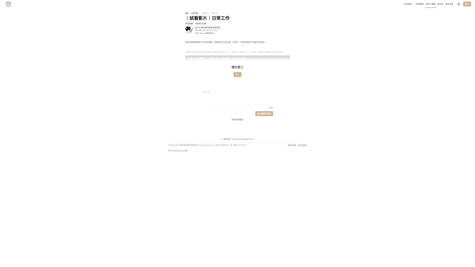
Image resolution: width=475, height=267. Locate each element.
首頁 (187, 13)
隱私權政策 (302, 145)
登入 (467, 4)
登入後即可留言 (264, 113)
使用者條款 (292, 145)
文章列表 (194, 13)
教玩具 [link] (440, 4)
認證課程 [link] (420, 4)
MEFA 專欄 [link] (430, 4)
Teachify (180, 150)
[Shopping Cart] (459, 4)
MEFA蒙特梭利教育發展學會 (207, 27)
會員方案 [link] (449, 4)
